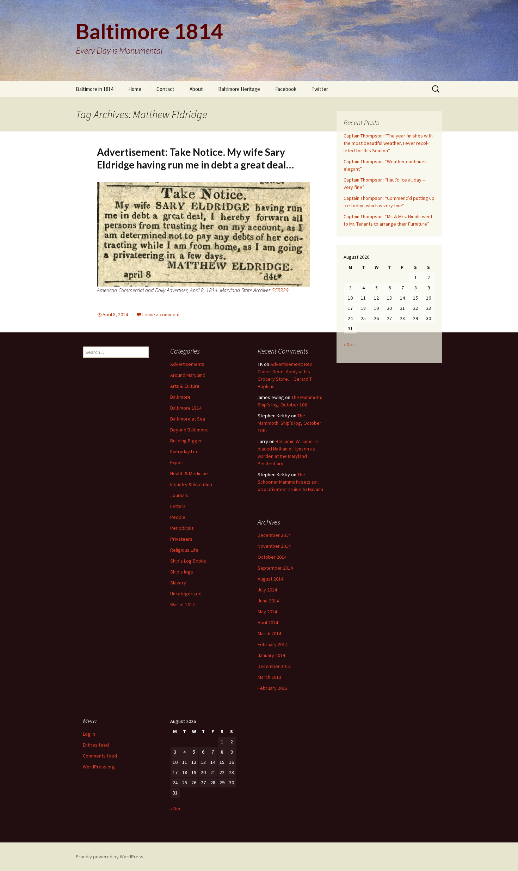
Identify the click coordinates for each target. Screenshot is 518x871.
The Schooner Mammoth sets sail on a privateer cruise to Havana (290, 481)
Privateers (181, 539)
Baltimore (180, 397)
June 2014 (268, 600)
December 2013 (274, 666)
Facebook (285, 89)
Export (177, 462)
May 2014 (267, 611)
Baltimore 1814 (186, 408)
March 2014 (269, 633)
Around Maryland (187, 375)
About (196, 89)
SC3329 (280, 290)
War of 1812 (182, 604)
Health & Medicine (189, 473)
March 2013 (269, 677)
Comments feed (100, 756)
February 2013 (273, 688)
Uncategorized (186, 593)
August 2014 (270, 579)
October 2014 (272, 557)
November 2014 (274, 546)
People (177, 517)
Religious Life (184, 550)
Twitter (320, 89)
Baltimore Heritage (239, 89)
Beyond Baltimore (189, 430)
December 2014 (274, 535)
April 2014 (268, 622)
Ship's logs (181, 572)
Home (134, 89)
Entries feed (96, 745)
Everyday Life (184, 451)
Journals (179, 495)
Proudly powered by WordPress (109, 856)
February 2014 (273, 644)
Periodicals (182, 528)
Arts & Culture (184, 386)
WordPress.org (99, 766)
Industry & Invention (191, 484)
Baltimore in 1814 (94, 89)
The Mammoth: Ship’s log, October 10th (289, 423)
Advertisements (187, 364)
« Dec (349, 344)
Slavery (178, 582)
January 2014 (271, 655)
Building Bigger (186, 440)
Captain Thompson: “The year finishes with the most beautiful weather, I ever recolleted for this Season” (388, 143)
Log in (89, 734)
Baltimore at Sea (187, 419)
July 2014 (267, 590)
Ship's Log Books (188, 561)
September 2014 (275, 568)
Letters (178, 506)
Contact (165, 89)
